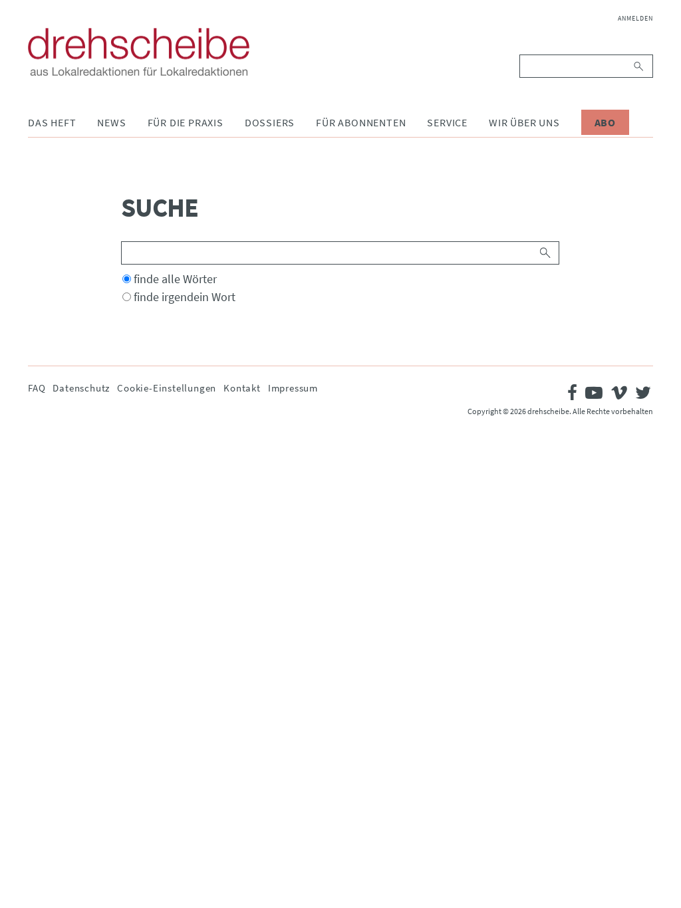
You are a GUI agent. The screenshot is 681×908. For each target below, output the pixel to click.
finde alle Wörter (175, 278)
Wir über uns (524, 122)
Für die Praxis (185, 122)
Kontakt (242, 388)
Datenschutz (81, 388)
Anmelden (635, 18)
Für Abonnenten (361, 122)
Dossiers (270, 122)
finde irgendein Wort (184, 296)
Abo (605, 122)
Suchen (639, 66)
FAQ (36, 388)
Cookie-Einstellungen (166, 388)
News (111, 122)
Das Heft (52, 122)
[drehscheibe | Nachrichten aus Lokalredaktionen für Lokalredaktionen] (138, 52)
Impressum (293, 388)
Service (447, 122)
